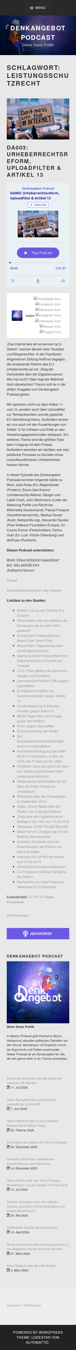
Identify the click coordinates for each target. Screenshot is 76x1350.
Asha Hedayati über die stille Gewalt (31, 1265)
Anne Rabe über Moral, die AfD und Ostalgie (37, 1142)
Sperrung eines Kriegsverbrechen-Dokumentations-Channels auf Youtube (42, 660)
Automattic (37, 1342)
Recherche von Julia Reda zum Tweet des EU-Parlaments (40, 884)
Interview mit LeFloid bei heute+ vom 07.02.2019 (41, 859)
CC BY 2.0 (36, 896)
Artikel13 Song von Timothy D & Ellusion (41, 613)
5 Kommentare (18, 915)
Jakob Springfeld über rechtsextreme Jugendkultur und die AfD (31, 1101)
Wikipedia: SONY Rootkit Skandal (42, 826)
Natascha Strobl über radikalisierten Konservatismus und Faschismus (31, 1161)
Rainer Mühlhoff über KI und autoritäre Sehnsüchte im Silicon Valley (32, 1123)
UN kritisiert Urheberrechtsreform (41, 866)
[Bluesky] (60, 318)
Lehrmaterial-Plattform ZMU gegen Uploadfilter (43, 683)
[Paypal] (49, 332)
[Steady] (49, 326)
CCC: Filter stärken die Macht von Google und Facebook (42, 673)
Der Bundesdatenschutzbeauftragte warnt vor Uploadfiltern (40, 741)
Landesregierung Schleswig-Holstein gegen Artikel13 (38, 708)
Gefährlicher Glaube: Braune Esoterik (32, 1227)
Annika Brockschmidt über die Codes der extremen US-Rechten (34, 1080)
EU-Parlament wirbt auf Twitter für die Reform (42, 874)
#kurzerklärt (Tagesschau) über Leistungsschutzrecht (40, 648)
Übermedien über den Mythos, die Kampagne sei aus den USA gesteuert (42, 625)
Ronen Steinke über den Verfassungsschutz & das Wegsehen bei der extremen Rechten (38, 1246)
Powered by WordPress (38, 1332)
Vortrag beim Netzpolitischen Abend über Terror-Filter (38, 638)
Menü (40, 7)
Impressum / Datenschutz (24, 1305)
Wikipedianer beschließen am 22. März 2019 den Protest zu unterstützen (42, 786)
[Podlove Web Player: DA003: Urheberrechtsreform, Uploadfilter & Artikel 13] (38, 235)
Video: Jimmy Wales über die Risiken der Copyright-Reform (39, 809)
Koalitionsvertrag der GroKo (37, 731)
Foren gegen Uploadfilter (35, 726)
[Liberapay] (47, 321)
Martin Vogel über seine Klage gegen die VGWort (39, 718)
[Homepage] (46, 299)
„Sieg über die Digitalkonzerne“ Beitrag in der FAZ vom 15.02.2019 (43, 819)
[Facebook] (47, 304)
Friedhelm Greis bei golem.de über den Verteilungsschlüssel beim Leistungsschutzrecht (43, 771)
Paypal (12, 580)
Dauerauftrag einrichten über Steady (34, 590)
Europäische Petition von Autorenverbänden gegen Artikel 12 (41, 695)
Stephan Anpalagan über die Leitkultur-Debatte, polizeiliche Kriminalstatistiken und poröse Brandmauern (36, 1206)
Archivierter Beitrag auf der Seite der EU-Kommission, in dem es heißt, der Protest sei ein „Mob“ (41, 756)
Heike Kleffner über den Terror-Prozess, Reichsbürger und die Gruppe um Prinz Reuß (37, 1182)
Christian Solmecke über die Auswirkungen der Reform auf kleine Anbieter (39, 846)
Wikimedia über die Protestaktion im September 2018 (41, 799)
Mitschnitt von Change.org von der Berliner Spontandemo (42, 834)
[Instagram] (47, 315)
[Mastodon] (47, 310)
